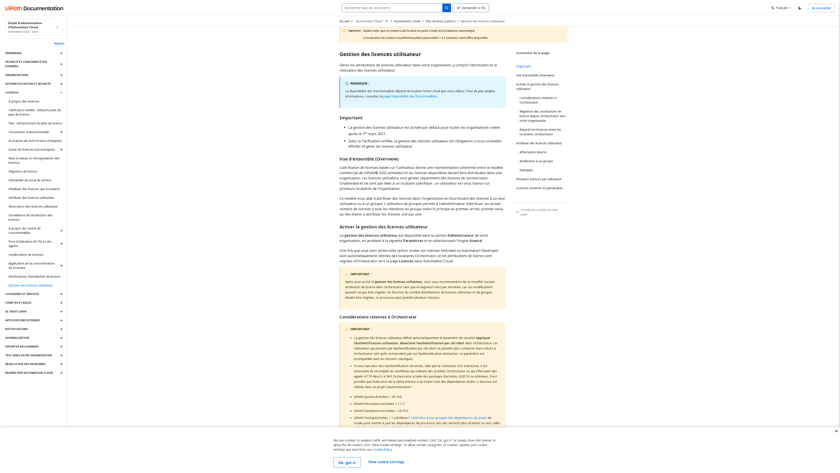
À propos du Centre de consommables (25, 230)
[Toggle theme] (800, 8)
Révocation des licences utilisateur (33, 206)
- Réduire (58, 44)
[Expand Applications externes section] (61, 320)
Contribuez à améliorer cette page (539, 212)
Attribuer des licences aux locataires (34, 189)
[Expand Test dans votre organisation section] (61, 355)
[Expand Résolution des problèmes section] (61, 364)
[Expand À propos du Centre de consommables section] (61, 231)
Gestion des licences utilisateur (483, 21)
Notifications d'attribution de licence (34, 276)
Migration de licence (23, 171)
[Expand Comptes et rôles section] (61, 303)
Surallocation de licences (26, 254)
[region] (420, 450)
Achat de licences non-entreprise (32, 149)
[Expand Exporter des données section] (61, 347)
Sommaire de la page (533, 53)
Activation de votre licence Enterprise (35, 140)
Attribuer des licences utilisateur (31, 197)
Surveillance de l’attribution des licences (30, 217)
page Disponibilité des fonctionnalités (410, 96)
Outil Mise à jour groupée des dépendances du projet (449, 417)
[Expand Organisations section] (61, 75)
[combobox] (393, 8)
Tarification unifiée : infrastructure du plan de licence (35, 112)
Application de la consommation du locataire (32, 265)
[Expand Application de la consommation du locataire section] (61, 266)
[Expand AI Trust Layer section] (61, 312)
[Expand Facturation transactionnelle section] (61, 132)
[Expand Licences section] (61, 93)
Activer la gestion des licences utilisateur (384, 227)
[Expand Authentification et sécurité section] (61, 84)
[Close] (836, 431)
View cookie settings (386, 462)
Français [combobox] (779, 7)
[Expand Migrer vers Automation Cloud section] (61, 373)
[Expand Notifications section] (61, 329)
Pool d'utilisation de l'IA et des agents (30, 243)
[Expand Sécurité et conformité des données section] (61, 64)
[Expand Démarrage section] (61, 53)
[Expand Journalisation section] (61, 338)
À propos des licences (24, 101)
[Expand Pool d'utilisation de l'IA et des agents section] (61, 244)
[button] (33, 285)
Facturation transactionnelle (29, 132)
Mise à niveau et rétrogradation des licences (34, 160)
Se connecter (821, 8)
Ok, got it (347, 462)
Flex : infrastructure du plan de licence (35, 123)
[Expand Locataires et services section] (61, 294)
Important (351, 118)
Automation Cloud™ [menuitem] (370, 21)
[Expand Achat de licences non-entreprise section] (61, 150)
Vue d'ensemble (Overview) (369, 159)
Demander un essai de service (30, 180)
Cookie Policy (382, 449)
